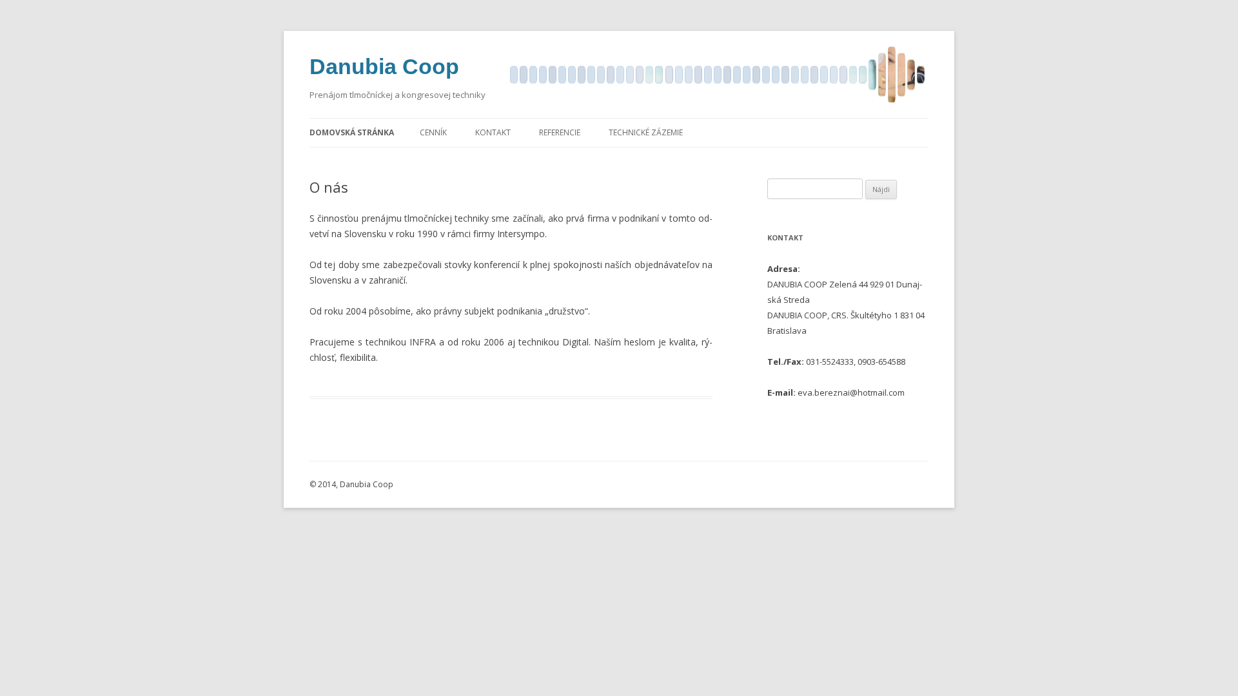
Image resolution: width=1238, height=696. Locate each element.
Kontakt (493, 132)
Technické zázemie (646, 132)
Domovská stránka (352, 132)
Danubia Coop (384, 66)
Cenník (433, 132)
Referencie (559, 132)
